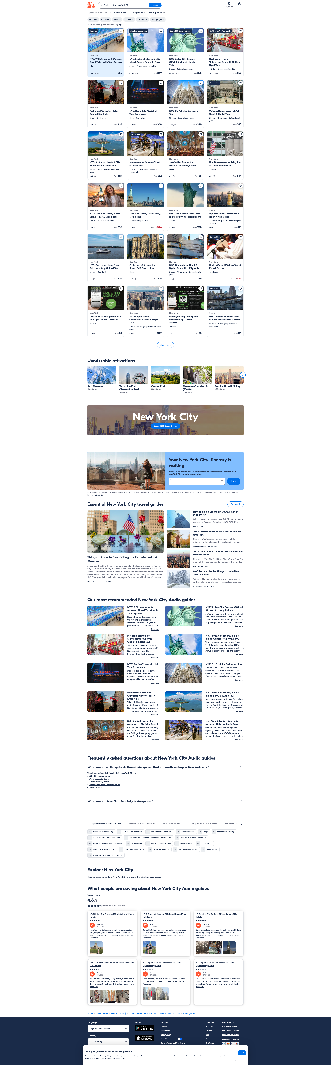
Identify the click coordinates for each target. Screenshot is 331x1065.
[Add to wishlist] (121, 31)
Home (90, 1013)
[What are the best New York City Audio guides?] (241, 801)
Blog (207, 1035)
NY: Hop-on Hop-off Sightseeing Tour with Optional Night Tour (162, 964)
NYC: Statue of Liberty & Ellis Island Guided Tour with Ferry (164, 915)
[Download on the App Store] (144, 1038)
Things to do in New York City (142, 1013)
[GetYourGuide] (91, 5)
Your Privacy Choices (169, 1039)
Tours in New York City (170, 1013)
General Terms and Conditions (173, 1043)
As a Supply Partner (229, 1026)
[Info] (120, 24)
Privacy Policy (166, 1035)
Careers (209, 1030)
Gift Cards (210, 1043)
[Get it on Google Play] (144, 1028)
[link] (105, 52)
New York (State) (118, 1013)
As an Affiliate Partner (230, 1035)
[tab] (106, 823)
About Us (209, 1026)
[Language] (229, 4)
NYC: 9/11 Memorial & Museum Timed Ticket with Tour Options (112, 964)
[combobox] (123, 5)
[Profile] (239, 4)
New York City (119, 877)
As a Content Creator (230, 1030)
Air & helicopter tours (99, 779)
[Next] (243, 375)
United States (102, 1013)
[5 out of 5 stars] (112, 920)
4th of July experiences (99, 776)
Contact (164, 1026)
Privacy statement (94, 495)
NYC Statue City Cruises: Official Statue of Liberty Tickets (112, 915)
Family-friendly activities (100, 782)
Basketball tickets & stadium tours (104, 784)
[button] (105, 52)
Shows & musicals (97, 787)
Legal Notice (165, 1030)
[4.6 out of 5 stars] (95, 905)
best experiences (152, 877)
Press (208, 1039)
